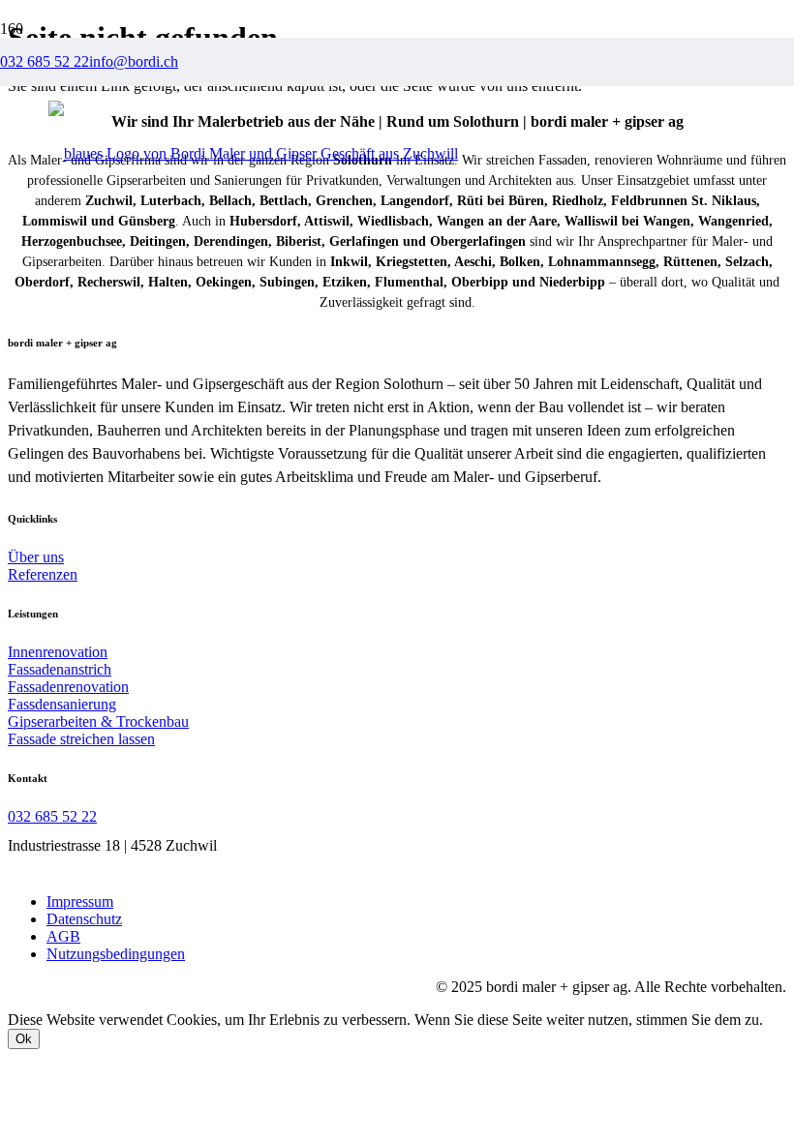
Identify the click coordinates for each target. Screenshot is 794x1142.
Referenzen (42, 574)
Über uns (36, 557)
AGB (63, 936)
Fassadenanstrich (59, 669)
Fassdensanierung (62, 704)
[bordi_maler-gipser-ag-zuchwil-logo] (253, 153)
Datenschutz (84, 919)
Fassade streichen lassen (81, 739)
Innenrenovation (57, 652)
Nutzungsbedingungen (115, 954)
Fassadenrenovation (68, 686)
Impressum (79, 901)
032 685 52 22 (52, 816)
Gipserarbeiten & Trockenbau (98, 721)
